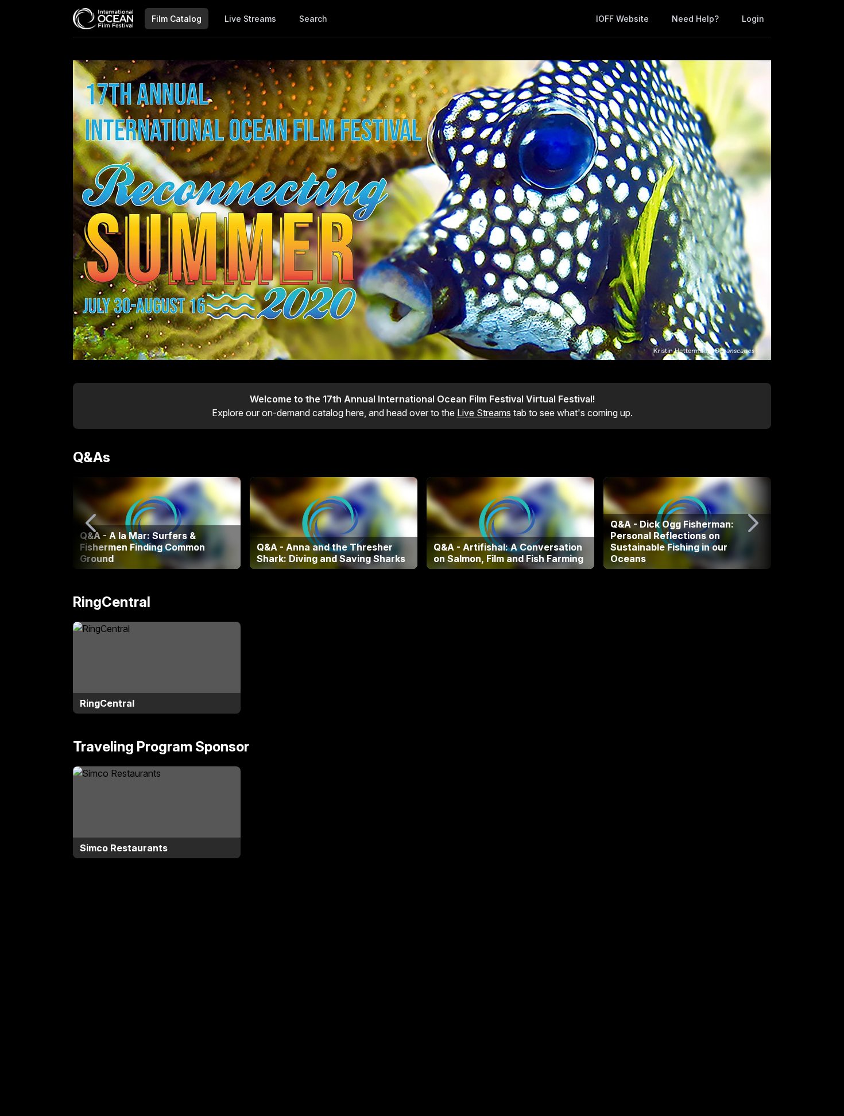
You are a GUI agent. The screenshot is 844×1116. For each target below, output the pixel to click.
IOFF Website (622, 19)
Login (753, 19)
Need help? (695, 19)
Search (313, 19)
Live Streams (250, 19)
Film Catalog (177, 19)
